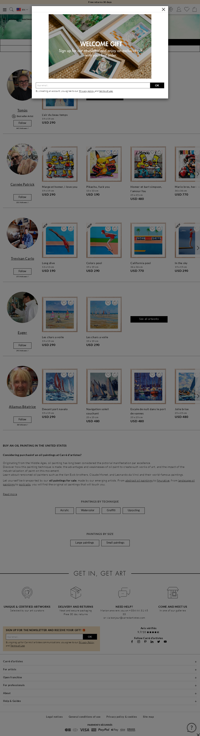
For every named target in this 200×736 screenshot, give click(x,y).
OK (157, 85)
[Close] (163, 9)
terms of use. (106, 91)
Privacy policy (87, 91)
